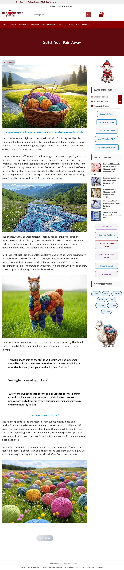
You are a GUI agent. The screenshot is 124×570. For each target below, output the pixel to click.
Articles (69, 25)
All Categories (9, 25)
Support (86, 25)
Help (77, 25)
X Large (111, 299)
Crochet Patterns (101, 97)
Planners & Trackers (102, 106)
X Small (96, 294)
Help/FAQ (91, 567)
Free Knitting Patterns (52, 25)
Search (88, 15)
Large (101, 299)
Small (106, 294)
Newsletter (69, 567)
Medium (117, 294)
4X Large (107, 311)
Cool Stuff (80, 567)
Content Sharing (55, 567)
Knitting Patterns (101, 101)
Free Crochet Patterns (29, 25)
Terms (44, 567)
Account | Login (65, 6)
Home (52, 6)
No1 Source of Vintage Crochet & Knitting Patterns (36, 2)
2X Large (101, 305)
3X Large (112, 305)
